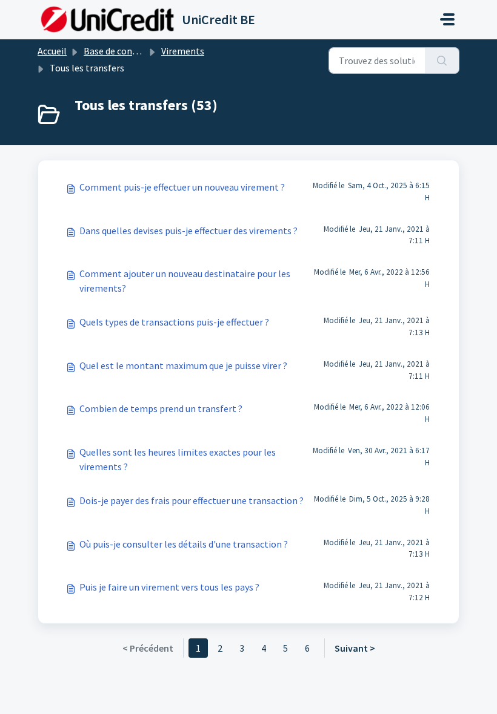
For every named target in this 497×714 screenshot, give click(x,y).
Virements (182, 51)
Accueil (52, 51)
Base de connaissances (130, 51)
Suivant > (355, 648)
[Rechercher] (442, 60)
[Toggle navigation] (447, 19)
